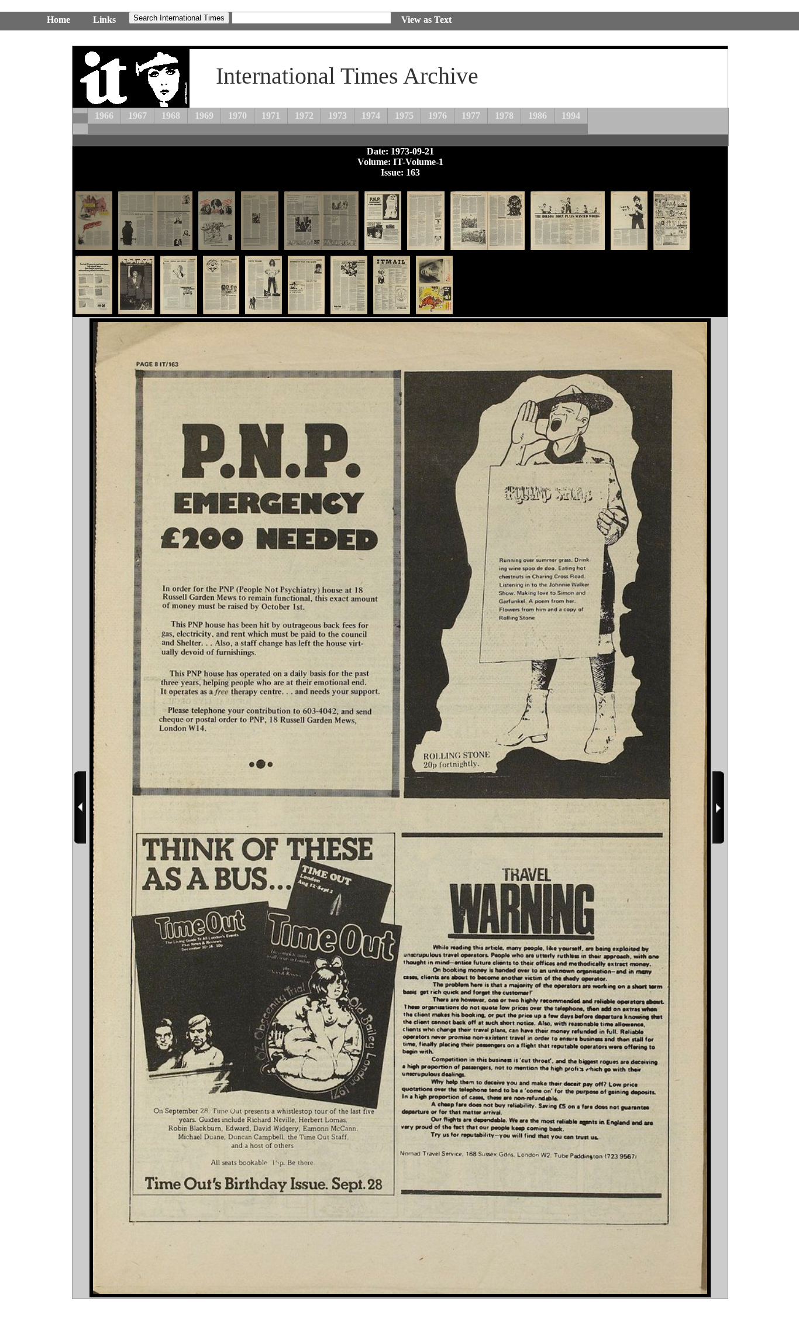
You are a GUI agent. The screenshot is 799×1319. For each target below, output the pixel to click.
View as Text (426, 20)
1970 (237, 116)
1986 (537, 116)
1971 (270, 116)
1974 (370, 116)
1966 (104, 116)
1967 (137, 116)
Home (58, 20)
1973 (337, 116)
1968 (170, 116)
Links (104, 20)
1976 (437, 116)
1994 (571, 116)
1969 (204, 116)
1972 (304, 116)
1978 (504, 116)
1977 (471, 116)
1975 (404, 116)
